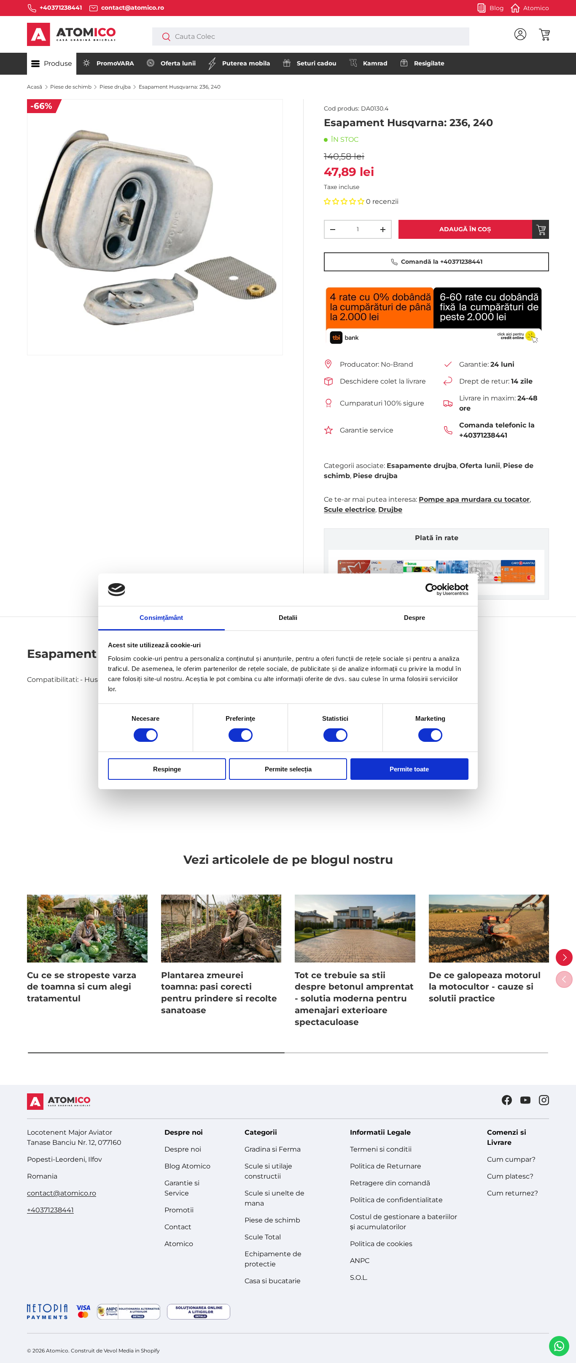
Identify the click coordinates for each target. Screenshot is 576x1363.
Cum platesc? (510, 1176)
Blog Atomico (187, 1166)
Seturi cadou (316, 63)
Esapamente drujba (422, 466)
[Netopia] (58, 1311)
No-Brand (397, 364)
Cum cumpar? (511, 1159)
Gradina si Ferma (273, 1149)
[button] (544, 34)
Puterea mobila (246, 63)
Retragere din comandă (390, 1183)
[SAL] (128, 1312)
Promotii (179, 1210)
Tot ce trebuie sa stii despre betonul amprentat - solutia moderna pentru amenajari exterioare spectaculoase (354, 998)
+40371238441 (50, 1210)
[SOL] (198, 1312)
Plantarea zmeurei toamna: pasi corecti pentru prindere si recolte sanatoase (219, 992)
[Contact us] (559, 1346)
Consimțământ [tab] (161, 617)
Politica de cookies (381, 1244)
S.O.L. (358, 1278)
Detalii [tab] (288, 617)
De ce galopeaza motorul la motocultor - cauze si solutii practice (485, 987)
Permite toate (409, 769)
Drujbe (390, 510)
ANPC (359, 1261)
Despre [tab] (414, 617)
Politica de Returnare (385, 1166)
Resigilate (429, 63)
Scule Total (263, 1237)
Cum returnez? (512, 1193)
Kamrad (375, 63)
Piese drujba (115, 87)
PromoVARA (115, 63)
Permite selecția (288, 769)
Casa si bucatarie (273, 1281)
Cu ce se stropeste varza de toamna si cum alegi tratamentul (81, 987)
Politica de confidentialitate (396, 1200)
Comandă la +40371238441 (441, 261)
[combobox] (310, 36)
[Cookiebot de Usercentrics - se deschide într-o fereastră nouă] (431, 589)
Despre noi (182, 1149)
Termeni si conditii (381, 1149)
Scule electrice (349, 510)
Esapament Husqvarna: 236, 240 (180, 87)
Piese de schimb (71, 87)
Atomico (178, 1244)
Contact (177, 1227)
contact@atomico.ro (61, 1193)
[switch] (241, 735)
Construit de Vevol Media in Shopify (115, 1350)
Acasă (34, 87)
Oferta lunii (178, 63)
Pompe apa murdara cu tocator (474, 499)
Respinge (167, 769)
